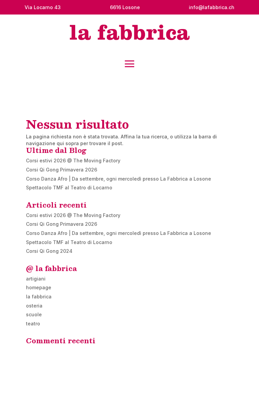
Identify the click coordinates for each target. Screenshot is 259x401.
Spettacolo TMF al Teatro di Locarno (69, 187)
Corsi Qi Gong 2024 (49, 251)
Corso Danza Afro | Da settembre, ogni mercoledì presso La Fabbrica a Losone (118, 179)
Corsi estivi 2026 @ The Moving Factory (73, 160)
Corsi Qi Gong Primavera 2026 (61, 169)
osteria (34, 306)
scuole (34, 314)
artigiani (36, 279)
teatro (33, 323)
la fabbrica (39, 296)
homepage (38, 287)
